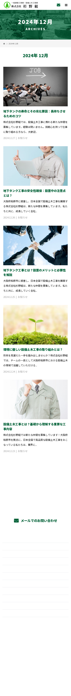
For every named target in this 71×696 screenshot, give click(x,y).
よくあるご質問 (35, 584)
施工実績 (35, 606)
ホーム (35, 539)
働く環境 (35, 576)
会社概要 (35, 598)
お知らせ (23, 138)
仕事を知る (35, 569)
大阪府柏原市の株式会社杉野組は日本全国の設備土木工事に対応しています (35, 668)
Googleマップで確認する (35, 650)
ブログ (35, 613)
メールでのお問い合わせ (38, 520)
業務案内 (35, 546)
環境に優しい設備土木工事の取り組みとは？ (33, 349)
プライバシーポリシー (35, 673)
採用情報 (35, 561)
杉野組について (35, 591)
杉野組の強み (35, 554)
